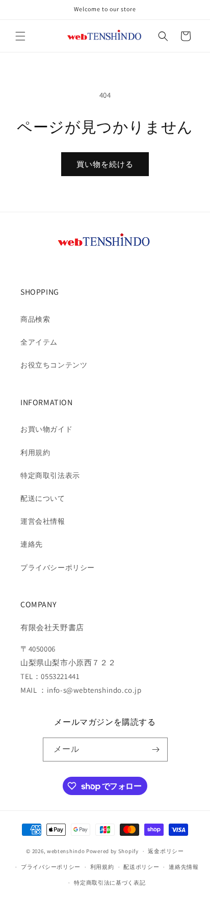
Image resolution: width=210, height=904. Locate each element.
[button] (20, 36)
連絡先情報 (184, 866)
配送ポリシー (141, 866)
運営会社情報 (42, 521)
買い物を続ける (105, 164)
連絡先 (31, 544)
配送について (42, 498)
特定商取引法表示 (50, 475)
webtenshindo (66, 851)
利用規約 (35, 452)
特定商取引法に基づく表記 (109, 882)
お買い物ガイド (46, 429)
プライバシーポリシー (57, 567)
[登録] (156, 749)
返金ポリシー (165, 851)
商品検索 (35, 319)
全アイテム (39, 342)
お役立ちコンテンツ (53, 365)
